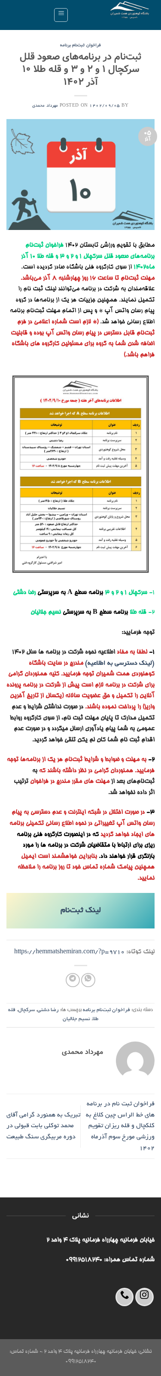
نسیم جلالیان (76, 1019)
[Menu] (61, 15)
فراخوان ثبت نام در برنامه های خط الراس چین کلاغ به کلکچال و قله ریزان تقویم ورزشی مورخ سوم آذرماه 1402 (120, 1126)
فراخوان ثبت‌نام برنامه (80, 45)
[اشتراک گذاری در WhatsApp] (88, 980)
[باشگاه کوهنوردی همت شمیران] (115, 15)
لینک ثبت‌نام (81, 911)
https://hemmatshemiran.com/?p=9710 (69, 952)
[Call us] (124, 1297)
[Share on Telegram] (73, 980)
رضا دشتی (48, 1010)
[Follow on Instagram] (144, 1297)
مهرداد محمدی (45, 106)
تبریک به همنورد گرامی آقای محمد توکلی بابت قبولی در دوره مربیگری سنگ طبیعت (43, 1126)
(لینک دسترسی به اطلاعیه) (120, 663)
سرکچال (26, 1010)
